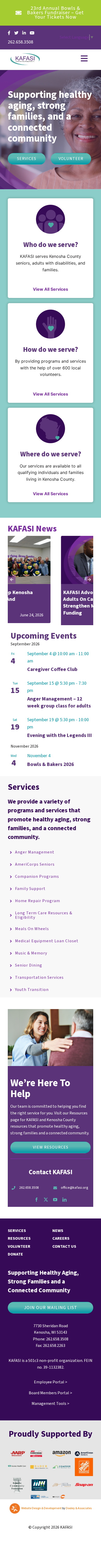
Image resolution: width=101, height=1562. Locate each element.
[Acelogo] (36, 1459)
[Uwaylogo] (39, 1503)
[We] (59, 1503)
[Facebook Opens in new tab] (9, 33)
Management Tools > (50, 1410)
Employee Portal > (50, 1389)
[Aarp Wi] (18, 1458)
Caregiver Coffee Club (52, 676)
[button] (12, 583)
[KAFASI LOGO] (25, 55)
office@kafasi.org (74, 1194)
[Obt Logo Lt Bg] (62, 1492)
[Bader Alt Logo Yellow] (39, 1474)
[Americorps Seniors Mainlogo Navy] (84, 1460)
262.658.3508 (29, 1194)
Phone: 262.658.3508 (50, 1345)
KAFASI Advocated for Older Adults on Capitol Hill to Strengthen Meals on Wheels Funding (43, 603)
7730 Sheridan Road (50, 1332)
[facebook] (36, 1206)
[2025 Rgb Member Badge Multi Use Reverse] (39, 1487)
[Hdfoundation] (84, 1467)
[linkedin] (64, 1206)
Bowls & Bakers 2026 (50, 771)
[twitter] (46, 1206)
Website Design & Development (41, 1515)
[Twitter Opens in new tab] (16, 33)
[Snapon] (84, 1492)
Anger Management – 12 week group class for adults (59, 709)
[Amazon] (62, 1459)
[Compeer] (62, 1474)
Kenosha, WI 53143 (50, 1339)
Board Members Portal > (50, 1399)
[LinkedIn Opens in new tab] (24, 33)
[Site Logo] (17, 1474)
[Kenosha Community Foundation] (17, 1484)
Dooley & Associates (79, 1515)
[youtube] (55, 1206)
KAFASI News (32, 529)
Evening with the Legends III (59, 742)
